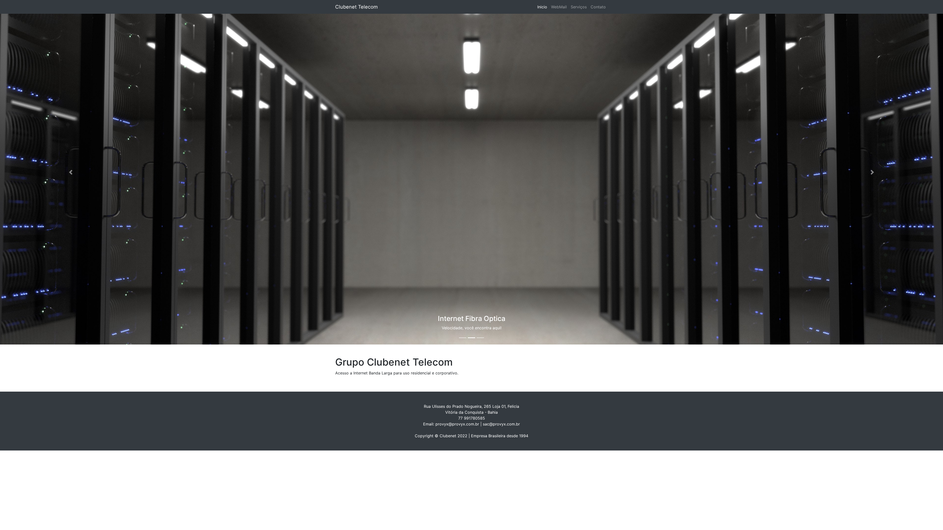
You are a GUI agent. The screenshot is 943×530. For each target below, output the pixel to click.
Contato (598, 6)
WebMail (559, 6)
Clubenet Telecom (356, 7)
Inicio (543, 6)
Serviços (579, 6)
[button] (70, 172)
